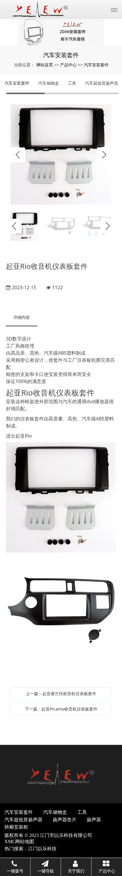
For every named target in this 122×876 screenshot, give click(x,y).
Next (104, 154)
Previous (17, 154)
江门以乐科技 (42, 848)
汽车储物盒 (48, 83)
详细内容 (21, 317)
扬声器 (94, 819)
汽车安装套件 (96, 64)
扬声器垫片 (64, 819)
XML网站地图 (19, 841)
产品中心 (68, 64)
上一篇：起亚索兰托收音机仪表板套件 (61, 693)
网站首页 (44, 64)
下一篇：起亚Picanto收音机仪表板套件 (61, 709)
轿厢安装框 (16, 827)
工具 (72, 83)
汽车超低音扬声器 (101, 83)
